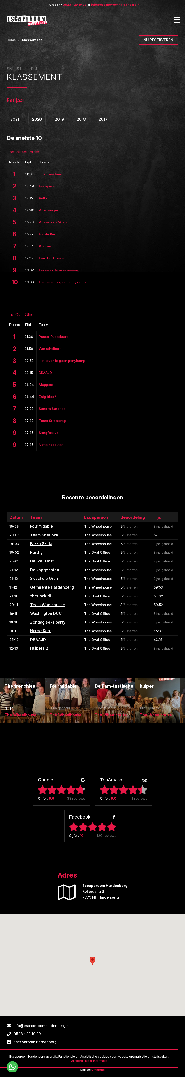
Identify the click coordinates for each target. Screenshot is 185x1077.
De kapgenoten (44, 570)
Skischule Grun (44, 578)
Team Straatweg (52, 421)
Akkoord (77, 1061)
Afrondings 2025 (53, 222)
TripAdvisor (112, 780)
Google (45, 780)
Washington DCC (46, 613)
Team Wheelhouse (47, 605)
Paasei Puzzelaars (53, 337)
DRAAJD (45, 373)
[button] (92, 961)
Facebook (79, 817)
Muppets (46, 385)
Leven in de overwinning (59, 270)
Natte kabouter (51, 445)
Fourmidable (41, 526)
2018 (81, 119)
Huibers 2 (39, 648)
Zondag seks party (47, 622)
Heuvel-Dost (42, 561)
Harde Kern (48, 234)
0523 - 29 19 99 (75, 4)
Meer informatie (96, 1061)
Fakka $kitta (41, 543)
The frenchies (50, 174)
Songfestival (49, 433)
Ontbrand (98, 1069)
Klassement (32, 40)
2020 (37, 119)
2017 (103, 119)
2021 (14, 119)
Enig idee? (47, 397)
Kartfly (36, 552)
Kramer (45, 246)
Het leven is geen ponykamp (62, 361)
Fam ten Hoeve (51, 258)
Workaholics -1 (51, 349)
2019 (59, 119)
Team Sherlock (44, 535)
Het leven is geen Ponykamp (62, 282)
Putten (44, 198)
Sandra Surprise (52, 409)
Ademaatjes (49, 210)
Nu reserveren (158, 40)
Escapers (46, 186)
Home (11, 40)
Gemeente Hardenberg (52, 587)
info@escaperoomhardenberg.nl (115, 4)
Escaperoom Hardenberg (35, 1042)
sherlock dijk (42, 596)
